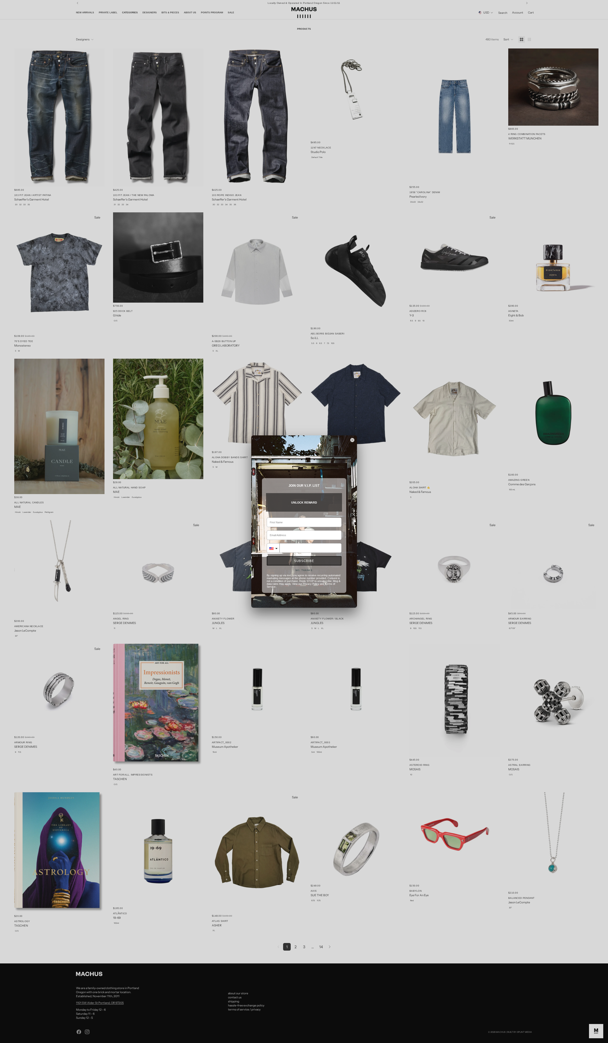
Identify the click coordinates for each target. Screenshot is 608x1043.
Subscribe (304, 561)
